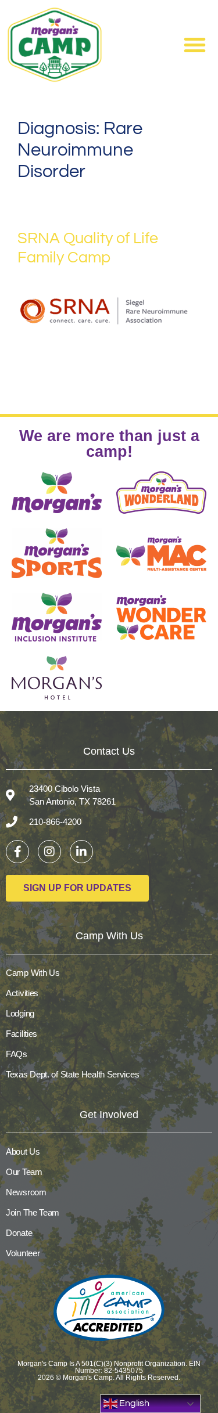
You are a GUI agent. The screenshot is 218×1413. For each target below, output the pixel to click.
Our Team (24, 1172)
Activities (22, 993)
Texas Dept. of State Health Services (72, 1074)
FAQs (16, 1054)
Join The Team (32, 1212)
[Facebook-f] (17, 851)
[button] (194, 44)
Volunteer (23, 1253)
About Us (23, 1151)
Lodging (20, 1013)
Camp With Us (32, 973)
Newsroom (26, 1192)
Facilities (21, 1034)
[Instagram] (49, 851)
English (133, 1403)
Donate (19, 1233)
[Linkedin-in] (81, 851)
